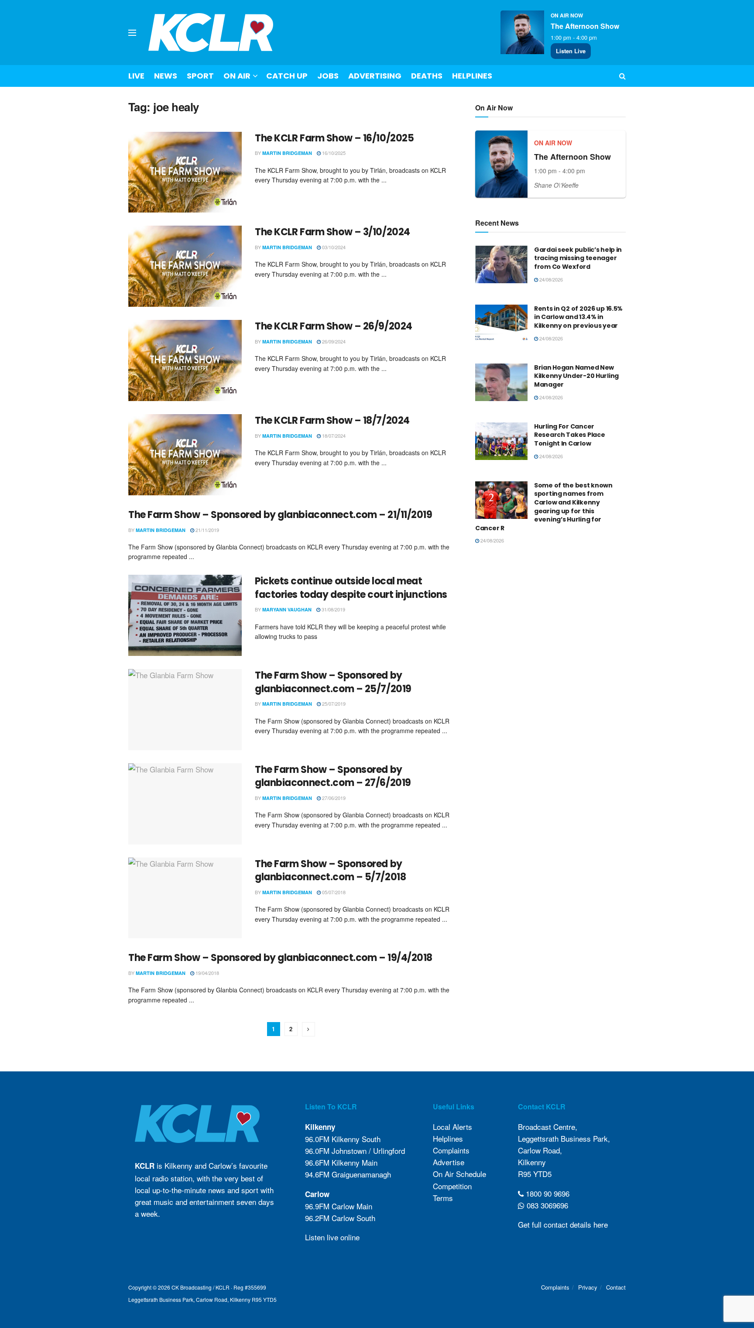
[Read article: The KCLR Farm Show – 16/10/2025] (185, 172)
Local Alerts (452, 1126)
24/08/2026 (550, 279)
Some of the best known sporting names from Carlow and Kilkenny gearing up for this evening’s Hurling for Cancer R (544, 506)
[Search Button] (622, 76)
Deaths (426, 75)
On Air (236, 75)
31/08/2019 (332, 609)
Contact (616, 1287)
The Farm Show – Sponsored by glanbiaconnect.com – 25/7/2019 (333, 682)
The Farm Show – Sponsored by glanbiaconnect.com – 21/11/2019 (280, 515)
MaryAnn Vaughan (287, 609)
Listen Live (571, 51)
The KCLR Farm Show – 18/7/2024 (332, 420)
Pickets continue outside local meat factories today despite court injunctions (351, 587)
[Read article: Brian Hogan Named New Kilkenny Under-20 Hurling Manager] (501, 382)
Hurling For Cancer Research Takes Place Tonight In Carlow (569, 435)
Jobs (328, 75)
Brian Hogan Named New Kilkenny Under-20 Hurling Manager (576, 376)
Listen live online (332, 1237)
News (165, 75)
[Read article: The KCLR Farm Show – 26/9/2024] (185, 360)
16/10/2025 (333, 152)
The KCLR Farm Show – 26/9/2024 (333, 326)
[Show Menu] (132, 33)
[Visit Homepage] (211, 32)
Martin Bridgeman (287, 153)
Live (136, 75)
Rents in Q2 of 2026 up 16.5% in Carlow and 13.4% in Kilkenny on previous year (578, 317)
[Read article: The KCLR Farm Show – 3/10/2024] (185, 266)
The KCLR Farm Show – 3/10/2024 (332, 232)
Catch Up (287, 75)
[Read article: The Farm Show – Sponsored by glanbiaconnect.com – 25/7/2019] (185, 709)
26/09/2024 (333, 341)
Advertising (374, 75)
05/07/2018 (333, 892)
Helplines (472, 75)
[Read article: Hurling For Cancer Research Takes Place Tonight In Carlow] (501, 441)
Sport (200, 75)
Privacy (587, 1287)
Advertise (448, 1161)
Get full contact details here (563, 1224)
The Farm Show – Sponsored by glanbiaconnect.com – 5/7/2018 (330, 870)
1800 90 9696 (546, 1193)
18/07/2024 (333, 435)
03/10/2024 (333, 247)
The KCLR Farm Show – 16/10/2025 (334, 138)
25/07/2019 (333, 703)
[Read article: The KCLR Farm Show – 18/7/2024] (185, 454)
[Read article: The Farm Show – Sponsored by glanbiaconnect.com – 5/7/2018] (185, 898)
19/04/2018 (206, 972)
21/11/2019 (206, 529)
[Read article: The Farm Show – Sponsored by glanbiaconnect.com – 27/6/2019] (185, 803)
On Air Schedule (459, 1173)
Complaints (451, 1150)
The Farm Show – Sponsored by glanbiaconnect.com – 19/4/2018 (280, 957)
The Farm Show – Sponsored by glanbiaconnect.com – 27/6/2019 (333, 776)
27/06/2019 (333, 797)
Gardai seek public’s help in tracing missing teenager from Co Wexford (578, 258)
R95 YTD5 (535, 1173)
